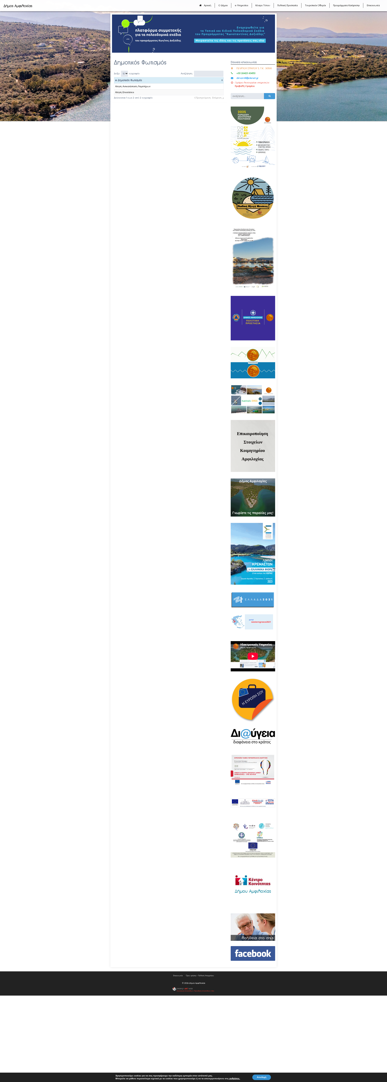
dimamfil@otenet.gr (247, 78)
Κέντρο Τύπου (262, 5)
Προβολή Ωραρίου (245, 86)
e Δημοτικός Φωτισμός (128, 80)
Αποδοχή (261, 1077)
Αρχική (207, 5)
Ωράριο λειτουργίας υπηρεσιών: (252, 82)
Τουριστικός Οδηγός (315, 5)
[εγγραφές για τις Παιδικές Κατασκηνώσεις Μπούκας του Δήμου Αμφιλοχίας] (253, 219)
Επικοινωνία (373, 5)
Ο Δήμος (223, 5)
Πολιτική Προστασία (287, 5)
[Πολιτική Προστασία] (253, 339)
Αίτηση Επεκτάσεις (124, 92)
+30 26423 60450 (245, 73)
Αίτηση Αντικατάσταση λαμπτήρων (132, 86)
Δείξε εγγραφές (126, 73)
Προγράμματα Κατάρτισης (346, 5)
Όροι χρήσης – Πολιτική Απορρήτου (200, 976)
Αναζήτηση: (187, 73)
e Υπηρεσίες (241, 5)
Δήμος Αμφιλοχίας (18, 6)
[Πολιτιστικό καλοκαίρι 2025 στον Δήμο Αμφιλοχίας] (253, 168)
